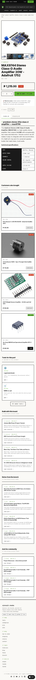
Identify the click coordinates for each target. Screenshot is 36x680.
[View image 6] (31, 56)
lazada (4, 664)
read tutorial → (8, 429)
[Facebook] (11, 676)
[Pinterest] (24, 676)
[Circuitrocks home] (2, 7)
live (24, 614)
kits (3, 625)
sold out (29, 227)
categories (5, 622)
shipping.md (16, 116)
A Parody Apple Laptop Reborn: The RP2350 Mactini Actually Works (16, 504)
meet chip (11, 614)
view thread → (8, 563)
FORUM (15, 1)
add (31, 348)
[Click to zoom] (18, 37)
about (4, 614)
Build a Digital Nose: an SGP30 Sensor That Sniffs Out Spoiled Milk (16, 519)
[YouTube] (16, 676)
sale (3, 627)
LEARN (7, 1)
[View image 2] (9, 56)
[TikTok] (19, 676)
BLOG (11, 1)
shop (2, 15)
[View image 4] (20, 56)
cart (31, 1)
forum (4, 652)
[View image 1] (4, 56)
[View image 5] (26, 56)
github (18, 614)
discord (4, 655)
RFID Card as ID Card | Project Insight (14, 436)
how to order (6, 634)
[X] (22, 676)
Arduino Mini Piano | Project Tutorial (14, 423)
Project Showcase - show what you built (15, 560)
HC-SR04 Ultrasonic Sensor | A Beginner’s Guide (18, 462)
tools (4, 620)
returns (4, 639)
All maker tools (18, 404)
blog (3, 650)
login (25, 1)
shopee (4, 661)
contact (4, 641)
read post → (7, 496)
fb (12, 109)
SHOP (3, 1)
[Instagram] (14, 676)
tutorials (5, 648)
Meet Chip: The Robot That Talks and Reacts (16, 449)
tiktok (4, 666)
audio (6, 15)
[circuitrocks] (1, 4)
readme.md (6, 116)
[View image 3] (15, 56)
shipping (4, 636)
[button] (6, 10)
